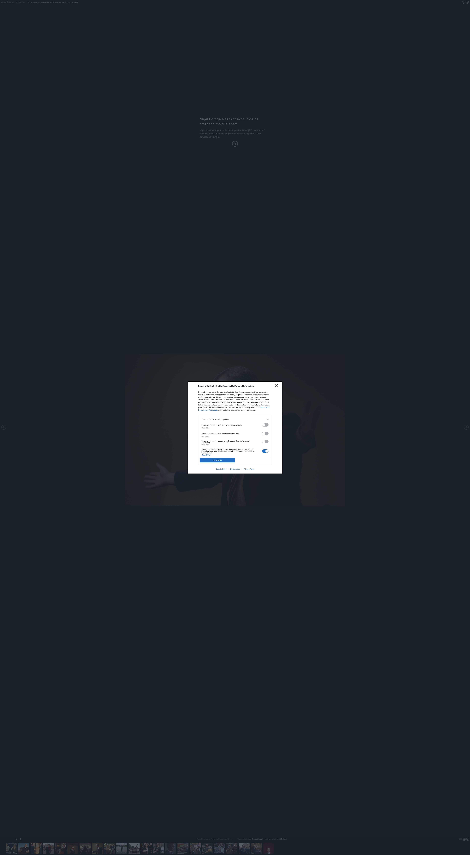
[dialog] (235, 427)
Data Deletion (221, 469)
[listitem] (235, 419)
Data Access (235, 469)
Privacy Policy (249, 469)
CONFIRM (217, 460)
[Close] (277, 386)
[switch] (265, 425)
